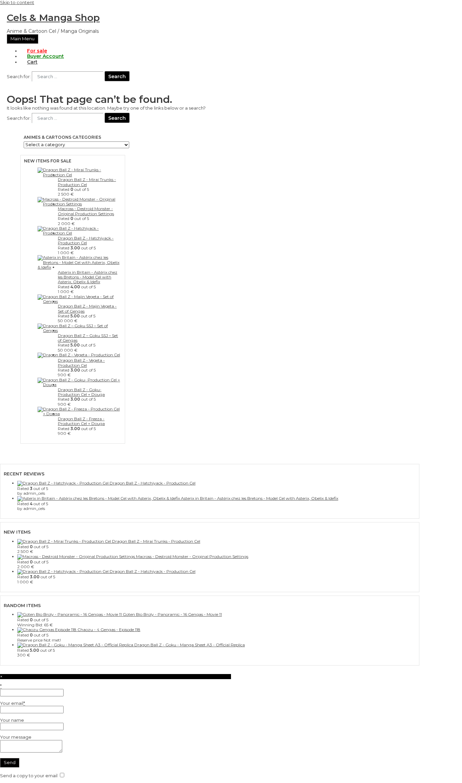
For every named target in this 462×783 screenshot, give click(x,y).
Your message (15, 737)
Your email (12, 703)
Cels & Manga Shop (53, 17)
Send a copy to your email (28, 775)
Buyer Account (45, 56)
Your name (12, 720)
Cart (32, 62)
